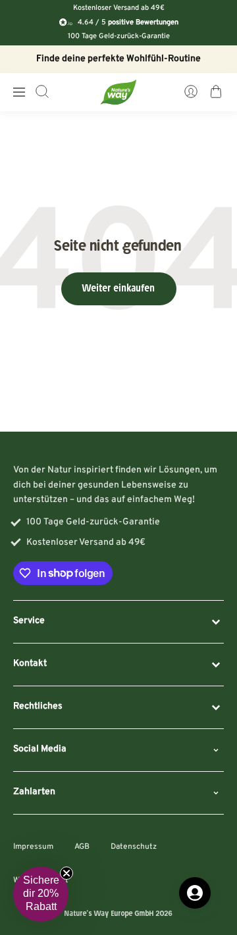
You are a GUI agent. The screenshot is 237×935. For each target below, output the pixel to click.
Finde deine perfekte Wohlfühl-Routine (118, 58)
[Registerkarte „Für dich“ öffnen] (195, 893)
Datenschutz (134, 847)
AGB (82, 847)
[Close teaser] (66, 873)
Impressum (33, 847)
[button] (40, 894)
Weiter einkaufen (118, 288)
